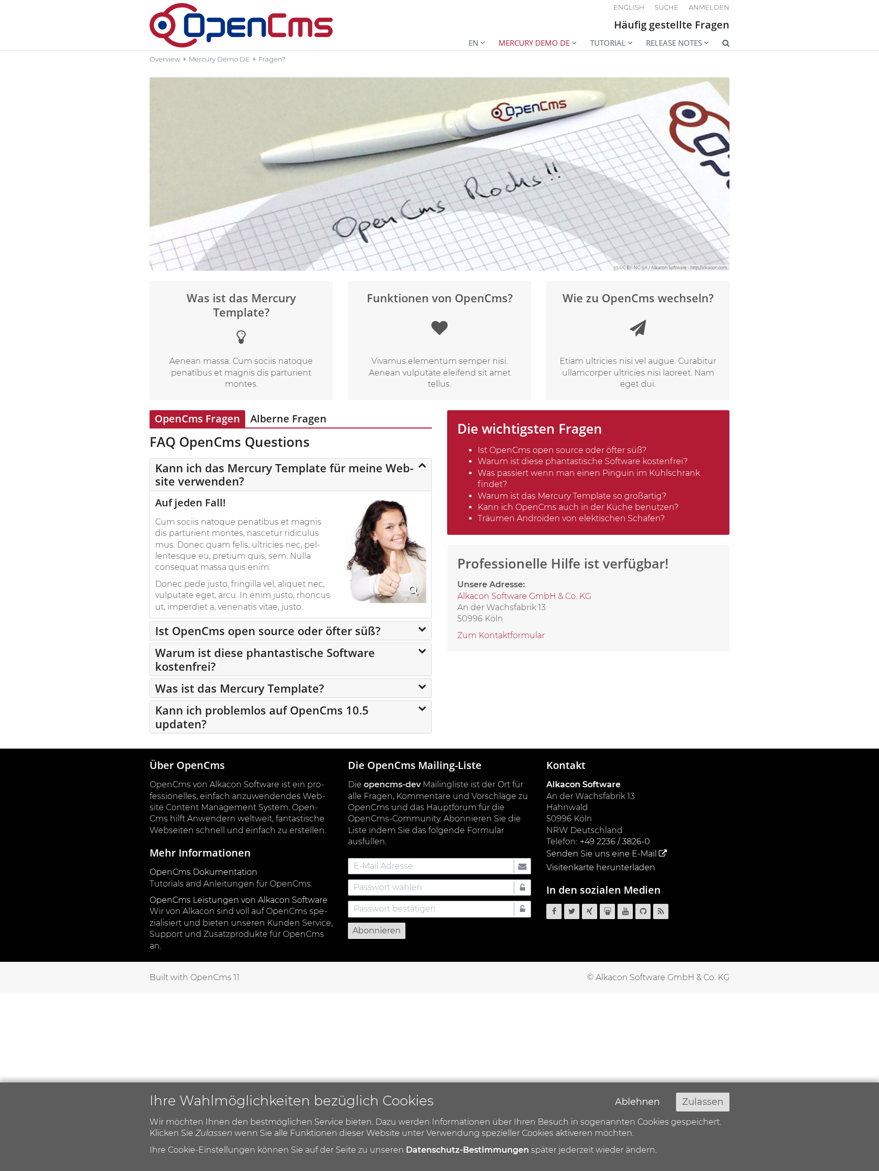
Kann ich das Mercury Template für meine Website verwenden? (284, 474)
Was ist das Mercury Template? (239, 688)
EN (473, 43)
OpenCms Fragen (197, 418)
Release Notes (674, 43)
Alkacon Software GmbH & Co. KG (524, 596)
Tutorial (608, 43)
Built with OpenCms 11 (195, 977)
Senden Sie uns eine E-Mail (601, 854)
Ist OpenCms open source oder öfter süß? (267, 630)
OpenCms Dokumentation (203, 872)
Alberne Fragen (288, 418)
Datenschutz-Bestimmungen (467, 1150)
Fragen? (271, 59)
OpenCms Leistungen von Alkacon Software (239, 900)
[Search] (719, 44)
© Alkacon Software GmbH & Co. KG (658, 977)
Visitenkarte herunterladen (600, 867)
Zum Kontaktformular (501, 635)
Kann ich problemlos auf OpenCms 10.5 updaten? (262, 716)
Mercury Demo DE (534, 43)
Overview (165, 59)
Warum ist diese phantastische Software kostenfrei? (265, 659)
